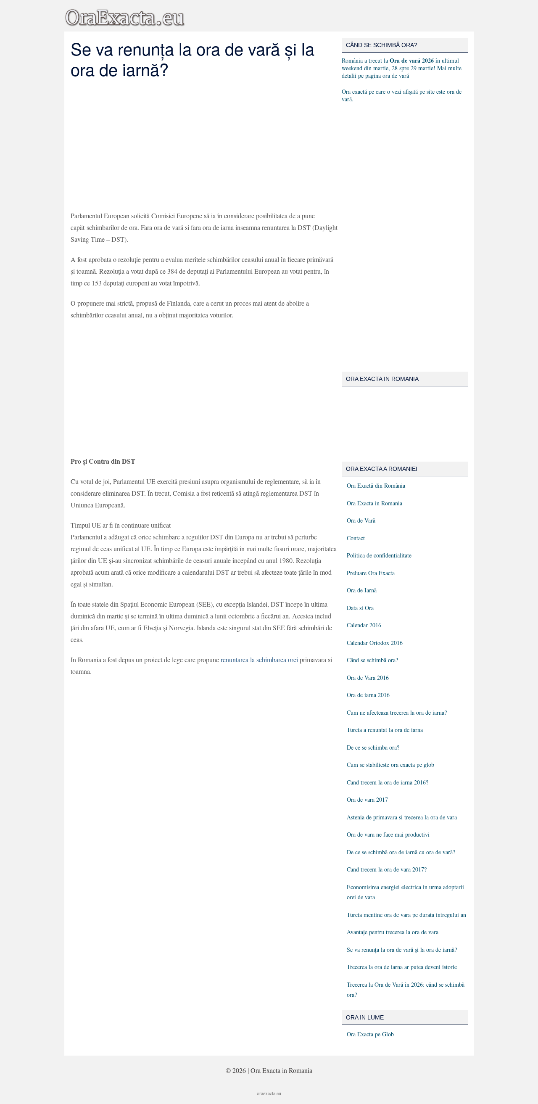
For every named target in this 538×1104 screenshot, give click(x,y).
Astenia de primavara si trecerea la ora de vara (402, 817)
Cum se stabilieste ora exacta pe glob (390, 765)
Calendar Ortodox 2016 (375, 643)
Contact (356, 538)
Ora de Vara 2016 (368, 677)
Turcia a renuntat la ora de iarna (385, 730)
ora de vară (395, 75)
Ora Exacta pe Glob (370, 1034)
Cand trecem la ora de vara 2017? (387, 869)
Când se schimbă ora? (372, 660)
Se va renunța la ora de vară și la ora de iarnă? (402, 949)
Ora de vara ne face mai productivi (388, 834)
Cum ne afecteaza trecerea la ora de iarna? (397, 712)
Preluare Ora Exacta (371, 573)
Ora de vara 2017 (367, 799)
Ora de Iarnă (362, 590)
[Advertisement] (204, 144)
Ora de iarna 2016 (368, 695)
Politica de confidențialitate (379, 555)
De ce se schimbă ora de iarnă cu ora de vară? (401, 852)
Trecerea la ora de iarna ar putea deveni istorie (402, 967)
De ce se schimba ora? (373, 747)
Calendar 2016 (364, 625)
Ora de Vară (361, 520)
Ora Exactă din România (376, 485)
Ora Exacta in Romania (374, 503)
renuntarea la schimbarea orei (259, 659)
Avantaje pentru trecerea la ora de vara (392, 932)
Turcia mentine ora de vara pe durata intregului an (406, 915)
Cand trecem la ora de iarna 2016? (387, 782)
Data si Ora (360, 608)
